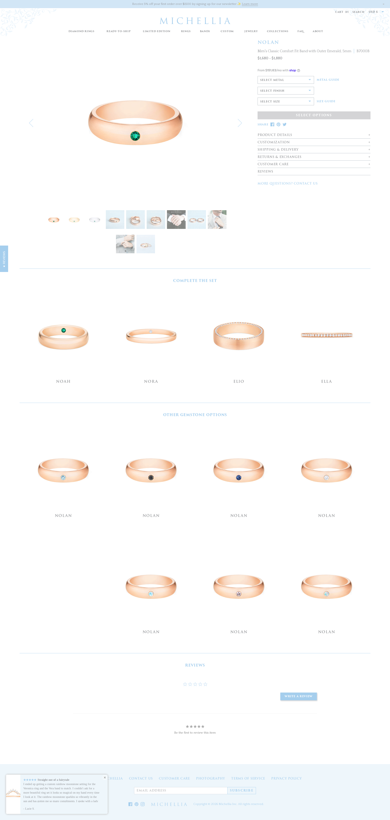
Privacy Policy (286, 778)
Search (358, 12)
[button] (185, 31)
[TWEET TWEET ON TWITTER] (285, 124)
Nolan (63, 516)
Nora (151, 381)
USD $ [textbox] (373, 12)
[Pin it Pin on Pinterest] (136, 804)
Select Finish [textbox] (272, 91)
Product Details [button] (275, 135)
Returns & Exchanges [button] (279, 157)
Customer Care (174, 778)
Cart (342, 12)
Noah (63, 381)
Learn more (250, 4)
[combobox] (374, 12)
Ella (326, 381)
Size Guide (326, 101)
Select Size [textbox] (270, 101)
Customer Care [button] (273, 164)
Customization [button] (274, 142)
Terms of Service (248, 778)
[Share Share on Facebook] (130, 804)
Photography (210, 778)
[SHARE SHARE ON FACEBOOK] (272, 124)
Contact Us (141, 778)
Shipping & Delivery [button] (278, 149)
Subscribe (242, 790)
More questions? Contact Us (288, 183)
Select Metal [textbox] (272, 80)
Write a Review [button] (299, 696)
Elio (238, 381)
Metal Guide (328, 80)
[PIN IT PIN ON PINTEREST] (278, 124)
